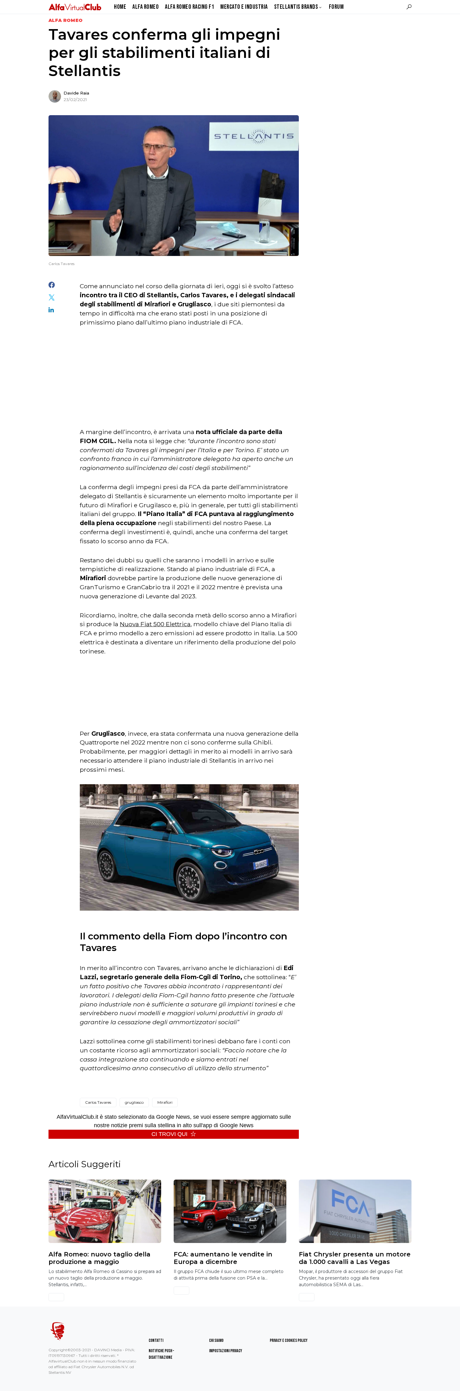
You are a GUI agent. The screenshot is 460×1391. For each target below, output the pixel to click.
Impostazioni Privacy (225, 1350)
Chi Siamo (216, 1340)
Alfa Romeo (66, 20)
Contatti (156, 1340)
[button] (408, 6)
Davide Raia (76, 92)
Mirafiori (164, 1102)
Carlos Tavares (98, 1102)
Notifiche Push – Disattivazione (161, 1354)
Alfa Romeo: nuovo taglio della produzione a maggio (100, 1258)
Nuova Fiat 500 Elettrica (155, 624)
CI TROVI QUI (169, 1134)
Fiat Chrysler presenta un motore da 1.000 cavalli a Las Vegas (355, 1258)
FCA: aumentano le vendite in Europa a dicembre (223, 1258)
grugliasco (134, 1102)
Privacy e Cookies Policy (289, 1340)
